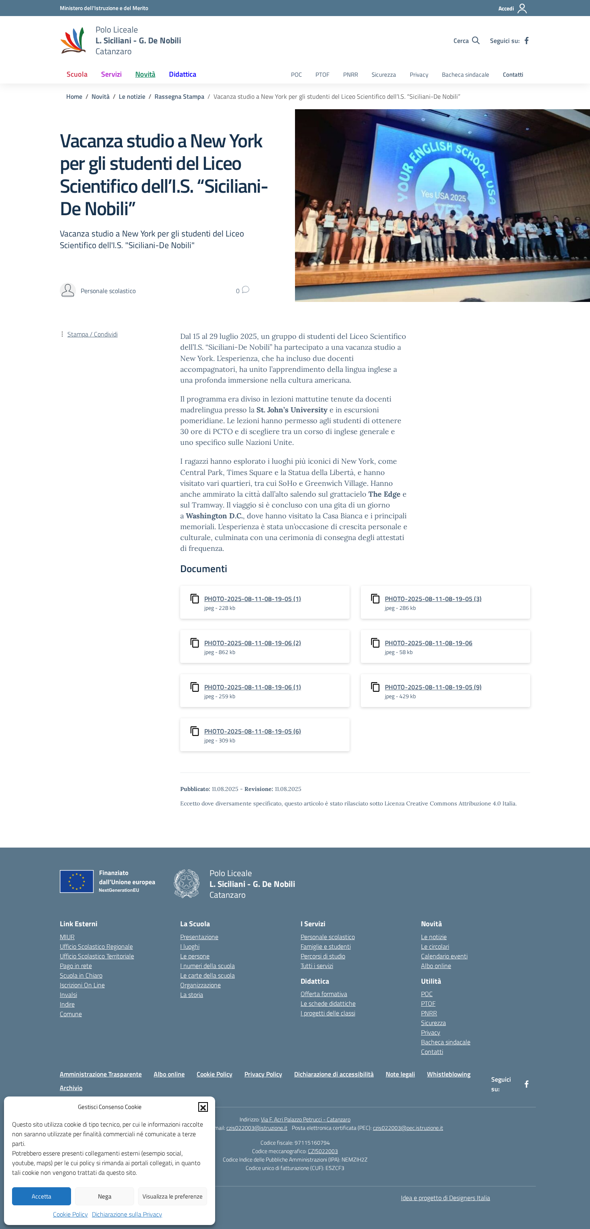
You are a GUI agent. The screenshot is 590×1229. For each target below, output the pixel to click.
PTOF (322, 74)
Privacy (419, 74)
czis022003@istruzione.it (256, 1127)
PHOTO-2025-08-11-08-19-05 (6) (252, 731)
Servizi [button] (111, 74)
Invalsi (68, 994)
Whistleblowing (448, 1074)
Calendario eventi (444, 956)
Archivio (71, 1087)
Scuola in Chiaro (81, 975)
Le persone (195, 956)
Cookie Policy (70, 1214)
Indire (67, 1004)
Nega (105, 1196)
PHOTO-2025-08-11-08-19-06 (428, 643)
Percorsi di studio (323, 956)
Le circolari (435, 946)
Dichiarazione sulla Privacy (127, 1214)
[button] (203, 1107)
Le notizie (434, 937)
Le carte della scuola (207, 975)
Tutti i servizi (317, 965)
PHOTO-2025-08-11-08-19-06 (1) (252, 687)
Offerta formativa (324, 994)
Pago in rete (76, 965)
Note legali (400, 1074)
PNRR (350, 74)
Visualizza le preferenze (172, 1196)
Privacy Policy (263, 1074)
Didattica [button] (182, 74)
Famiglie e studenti (326, 946)
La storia (191, 994)
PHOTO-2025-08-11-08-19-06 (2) (252, 643)
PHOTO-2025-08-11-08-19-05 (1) (252, 598)
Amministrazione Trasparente (101, 1074)
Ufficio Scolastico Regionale (96, 946)
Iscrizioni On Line (82, 985)
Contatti (513, 74)
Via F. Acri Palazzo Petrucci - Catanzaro (305, 1119)
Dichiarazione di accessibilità (334, 1074)
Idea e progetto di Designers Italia (445, 1198)
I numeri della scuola (207, 965)
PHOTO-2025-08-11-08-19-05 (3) (433, 598)
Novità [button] (145, 74)
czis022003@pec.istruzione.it (408, 1127)
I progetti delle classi (328, 1013)
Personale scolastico (328, 937)
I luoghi (189, 946)
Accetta (41, 1196)
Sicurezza (384, 74)
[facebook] (526, 40)
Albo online (436, 965)
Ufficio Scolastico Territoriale (97, 956)
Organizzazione (200, 985)
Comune (71, 1014)
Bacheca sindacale (465, 74)
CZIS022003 (323, 1151)
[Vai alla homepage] (72, 40)
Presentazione (199, 937)
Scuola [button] (77, 74)
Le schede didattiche (328, 1003)
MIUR (67, 937)
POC (296, 74)
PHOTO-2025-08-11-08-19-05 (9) (433, 687)
